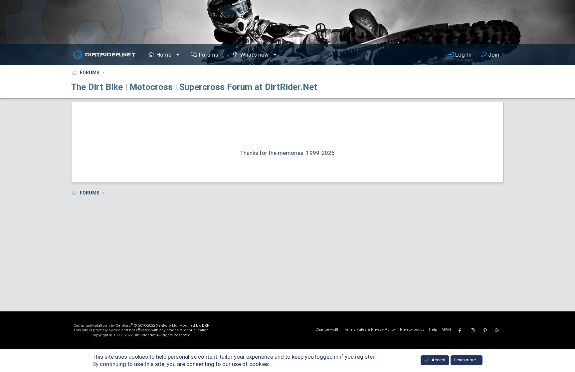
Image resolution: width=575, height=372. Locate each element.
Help (433, 329)
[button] (178, 55)
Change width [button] (327, 329)
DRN (206, 325)
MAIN (446, 329)
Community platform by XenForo (126, 325)
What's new (254, 54)
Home (163, 54)
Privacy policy (412, 329)
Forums (208, 54)
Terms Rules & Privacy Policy (370, 329)
